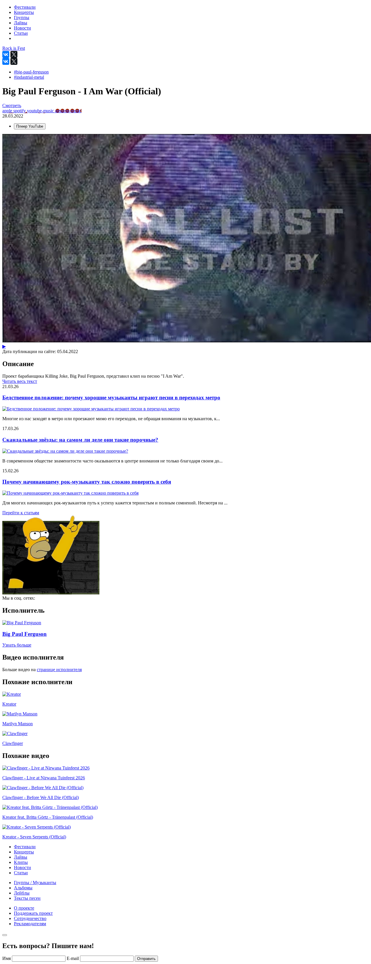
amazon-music (68, 110)
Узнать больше (16, 644)
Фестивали (25, 846)
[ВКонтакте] (5, 54)
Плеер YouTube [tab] (29, 126)
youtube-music (41, 110)
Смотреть (11, 105)
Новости (22, 867)
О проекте (24, 908)
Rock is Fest (13, 48)
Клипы (21, 862)
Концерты (24, 851)
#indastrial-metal (29, 77)
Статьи (21, 872)
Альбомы (23, 887)
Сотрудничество (30, 918)
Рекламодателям (30, 923)
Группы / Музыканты (35, 882)
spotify (20, 110)
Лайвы (20, 857)
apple (7, 110)
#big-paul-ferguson (31, 71)
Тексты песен (27, 898)
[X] (13, 54)
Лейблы (22, 892)
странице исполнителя (59, 669)
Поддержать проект (33, 913)
